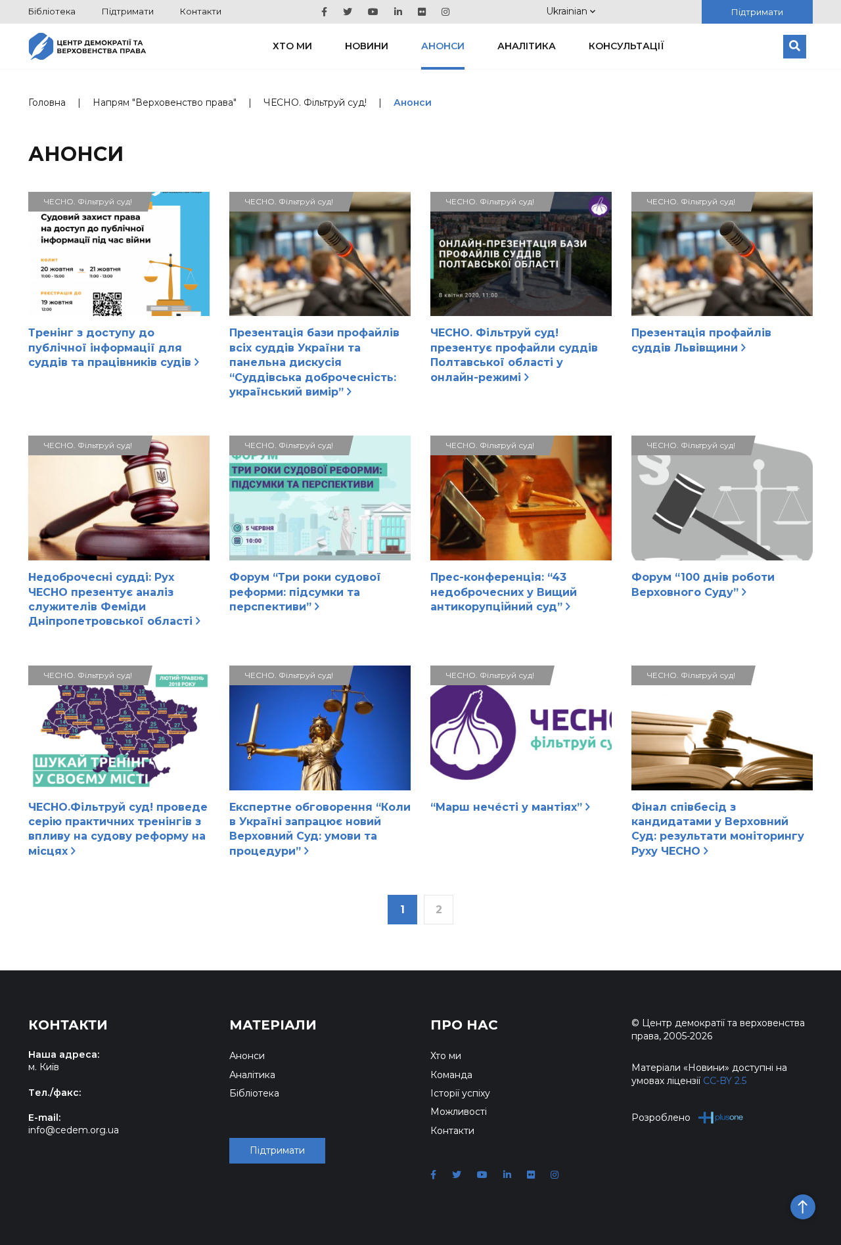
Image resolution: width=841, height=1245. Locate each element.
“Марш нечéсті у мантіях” (507, 807)
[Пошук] (794, 46)
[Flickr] (422, 11)
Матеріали (273, 1025)
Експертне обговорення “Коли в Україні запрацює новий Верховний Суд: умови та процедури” (320, 829)
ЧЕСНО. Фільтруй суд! (315, 102)
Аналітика (526, 46)
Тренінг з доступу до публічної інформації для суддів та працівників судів (111, 348)
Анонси (443, 46)
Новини (366, 46)
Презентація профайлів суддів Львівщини (701, 340)
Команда (451, 1075)
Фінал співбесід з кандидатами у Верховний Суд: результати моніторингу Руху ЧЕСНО (717, 829)
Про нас (464, 1025)
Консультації (626, 46)
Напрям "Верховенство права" (165, 102)
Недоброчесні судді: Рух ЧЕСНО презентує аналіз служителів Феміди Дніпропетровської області (112, 599)
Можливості (458, 1112)
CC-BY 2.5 (724, 1081)
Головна (47, 102)
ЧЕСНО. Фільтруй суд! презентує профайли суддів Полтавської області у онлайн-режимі (514, 355)
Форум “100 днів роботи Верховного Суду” (703, 584)
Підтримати (128, 11)
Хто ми (292, 46)
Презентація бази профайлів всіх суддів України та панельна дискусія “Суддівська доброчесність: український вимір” (314, 362)
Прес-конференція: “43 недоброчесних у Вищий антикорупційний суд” (503, 592)
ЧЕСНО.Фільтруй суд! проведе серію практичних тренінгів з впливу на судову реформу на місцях (118, 829)
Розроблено (661, 1117)
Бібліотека (52, 11)
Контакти (200, 11)
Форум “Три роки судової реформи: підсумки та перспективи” (305, 592)
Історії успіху (460, 1093)
